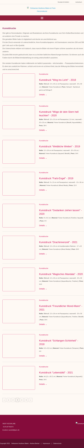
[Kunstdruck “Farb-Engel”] (18, 184)
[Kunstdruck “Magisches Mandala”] (18, 279)
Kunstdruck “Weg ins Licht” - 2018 (57, 80)
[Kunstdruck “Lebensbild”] (18, 378)
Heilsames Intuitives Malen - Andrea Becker (25, 443)
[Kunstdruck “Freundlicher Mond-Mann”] (18, 311)
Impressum (46, 443)
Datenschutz (57, 443)
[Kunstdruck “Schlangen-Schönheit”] (18, 346)
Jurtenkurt (78, 2)
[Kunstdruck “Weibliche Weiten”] (18, 152)
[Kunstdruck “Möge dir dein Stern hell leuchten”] (18, 117)
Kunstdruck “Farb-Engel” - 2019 (56, 178)
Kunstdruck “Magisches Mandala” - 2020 (61, 274)
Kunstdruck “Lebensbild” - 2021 (56, 372)
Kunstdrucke (43, 74)
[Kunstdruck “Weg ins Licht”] (18, 85)
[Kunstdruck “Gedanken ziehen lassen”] (18, 215)
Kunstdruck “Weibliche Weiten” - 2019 (59, 146)
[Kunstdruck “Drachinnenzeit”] (18, 247)
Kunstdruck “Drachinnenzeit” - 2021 (58, 242)
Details (42, 95)
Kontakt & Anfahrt (63, 2)
